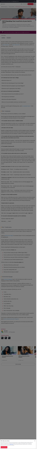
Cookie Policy (11, 444)
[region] (18, 444)
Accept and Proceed (4, 447)
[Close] (35, 441)
